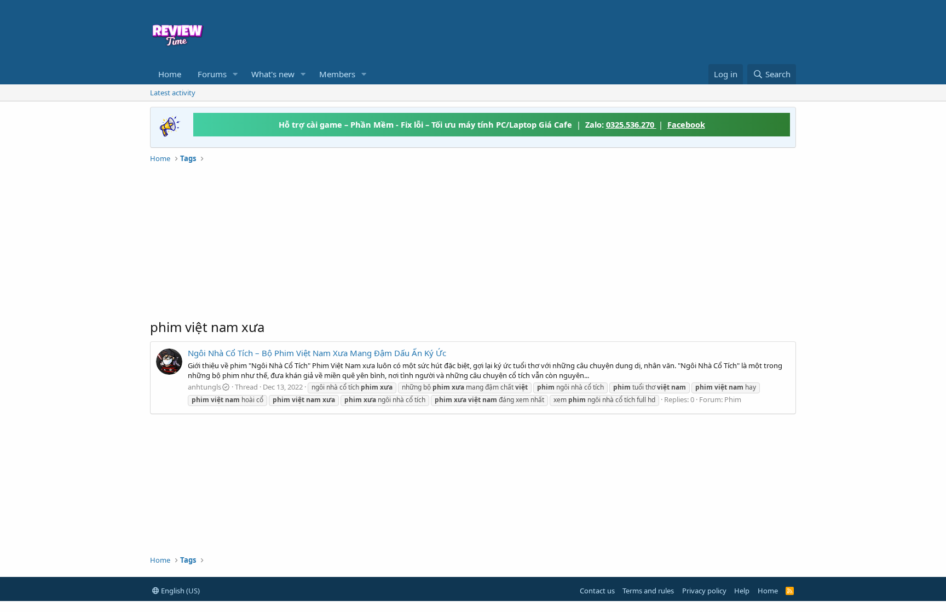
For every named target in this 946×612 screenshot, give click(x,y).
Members (337, 73)
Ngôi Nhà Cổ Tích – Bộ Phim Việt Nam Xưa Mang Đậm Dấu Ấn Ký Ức (317, 352)
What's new (273, 73)
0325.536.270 (631, 124)
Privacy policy (704, 591)
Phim (732, 399)
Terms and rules (648, 591)
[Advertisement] (561, 31)
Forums (212, 73)
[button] (235, 74)
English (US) (179, 591)
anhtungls (204, 387)
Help (741, 591)
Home (169, 73)
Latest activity (172, 93)
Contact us (597, 591)
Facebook (686, 124)
